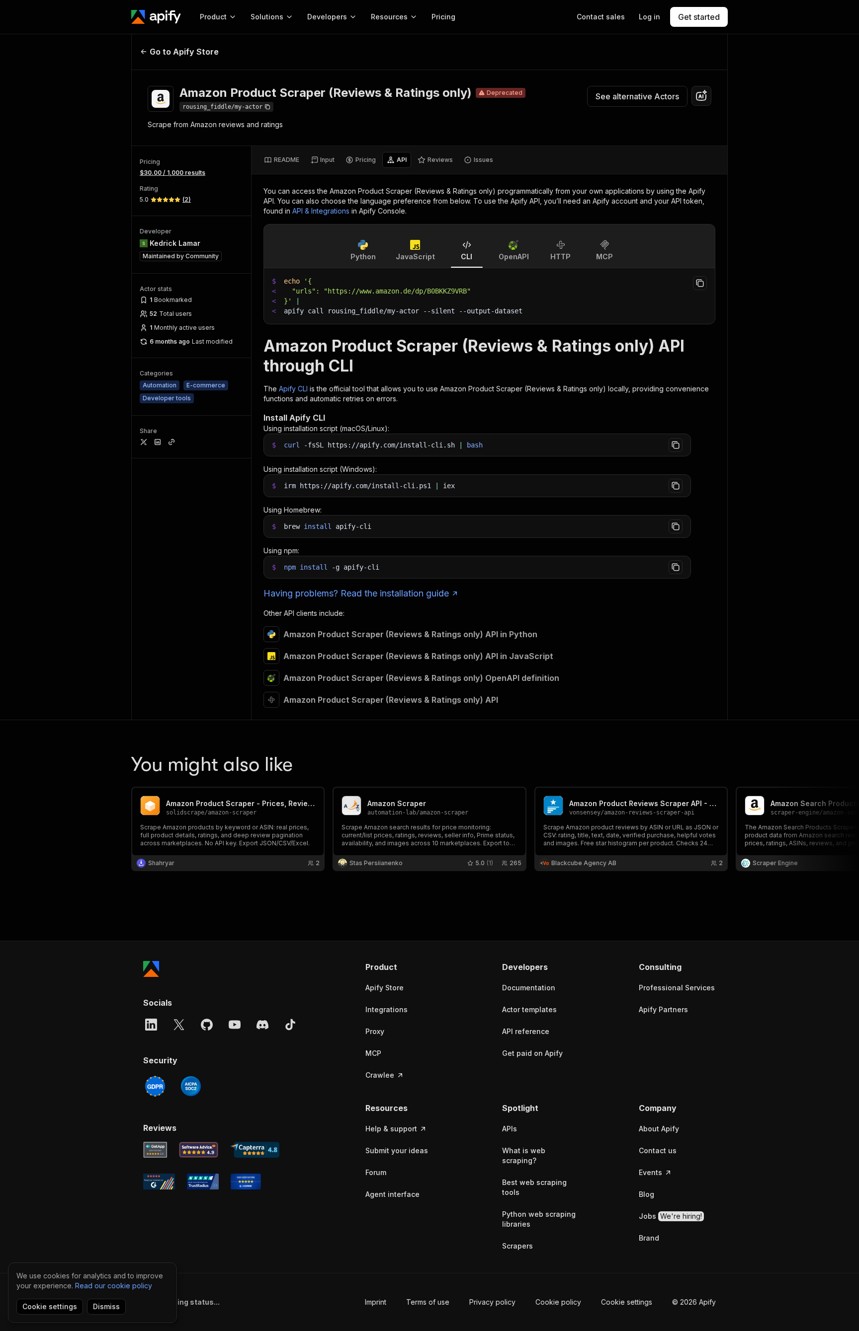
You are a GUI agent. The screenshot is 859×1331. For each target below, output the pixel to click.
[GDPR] (155, 1086)
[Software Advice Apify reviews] (199, 1150)
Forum (375, 1172)
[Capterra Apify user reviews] (254, 1150)
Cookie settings (626, 1302)
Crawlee (379, 1075)
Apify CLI (293, 388)
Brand (649, 1238)
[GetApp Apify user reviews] (155, 1150)
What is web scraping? (523, 1155)
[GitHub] (207, 1025)
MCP (373, 1053)
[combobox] (701, 96)
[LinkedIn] (151, 1025)
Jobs (670, 1216)
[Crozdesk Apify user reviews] (246, 1181)
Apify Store (384, 987)
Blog (646, 1194)
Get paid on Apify (532, 1053)
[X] (179, 1025)
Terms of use (427, 1302)
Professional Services (677, 987)
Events (650, 1172)
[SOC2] (191, 1086)
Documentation (528, 987)
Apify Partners (663, 1009)
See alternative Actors (637, 96)
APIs (509, 1128)
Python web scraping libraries (539, 1219)
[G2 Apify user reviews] (159, 1181)
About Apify (659, 1128)
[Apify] (156, 17)
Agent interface (392, 1194)
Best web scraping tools (534, 1187)
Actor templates (529, 1009)
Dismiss (106, 1306)
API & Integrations (320, 211)
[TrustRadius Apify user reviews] (203, 1181)
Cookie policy (558, 1302)
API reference (525, 1031)
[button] (403, 967)
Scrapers (517, 1246)
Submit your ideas (396, 1150)
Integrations (386, 1009)
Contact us (658, 1150)
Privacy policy (492, 1302)
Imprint (375, 1302)
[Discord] (262, 1025)
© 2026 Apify (694, 1302)
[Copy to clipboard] (700, 283)
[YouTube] (235, 1025)
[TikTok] (290, 1025)
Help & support (391, 1128)
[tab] (281, 160)
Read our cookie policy (113, 1285)
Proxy (374, 1031)
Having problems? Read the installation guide (356, 593)
